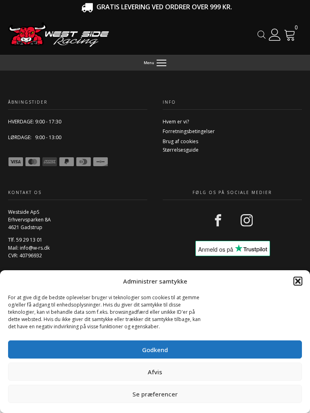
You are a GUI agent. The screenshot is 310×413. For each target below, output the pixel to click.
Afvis (155, 372)
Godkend (155, 350)
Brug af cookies (180, 141)
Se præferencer (155, 394)
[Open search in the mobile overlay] (262, 34)
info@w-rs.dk (35, 247)
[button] (298, 281)
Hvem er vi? (176, 121)
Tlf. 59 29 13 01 (25, 239)
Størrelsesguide (181, 149)
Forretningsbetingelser (189, 131)
